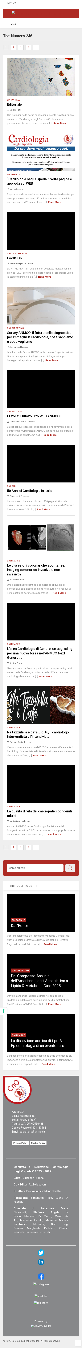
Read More (60, 123)
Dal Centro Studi (17, 253)
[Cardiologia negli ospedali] (41, 13)
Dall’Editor (19, 925)
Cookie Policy (38, 1143)
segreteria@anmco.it (32, 1131)
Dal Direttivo (15, 328)
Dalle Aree (13, 561)
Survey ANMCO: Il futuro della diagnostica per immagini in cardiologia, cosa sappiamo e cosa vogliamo (40, 337)
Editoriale (13, 100)
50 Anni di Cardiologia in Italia (29, 491)
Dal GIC (11, 486)
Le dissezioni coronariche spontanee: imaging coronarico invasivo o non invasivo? (36, 569)
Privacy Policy (20, 1143)
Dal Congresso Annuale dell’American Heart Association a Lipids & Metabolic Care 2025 (39, 981)
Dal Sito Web (15, 411)
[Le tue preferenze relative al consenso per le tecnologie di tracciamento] (3, 1011)
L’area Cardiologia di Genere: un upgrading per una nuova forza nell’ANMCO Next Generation (39, 653)
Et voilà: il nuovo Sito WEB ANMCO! (33, 416)
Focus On (14, 258)
